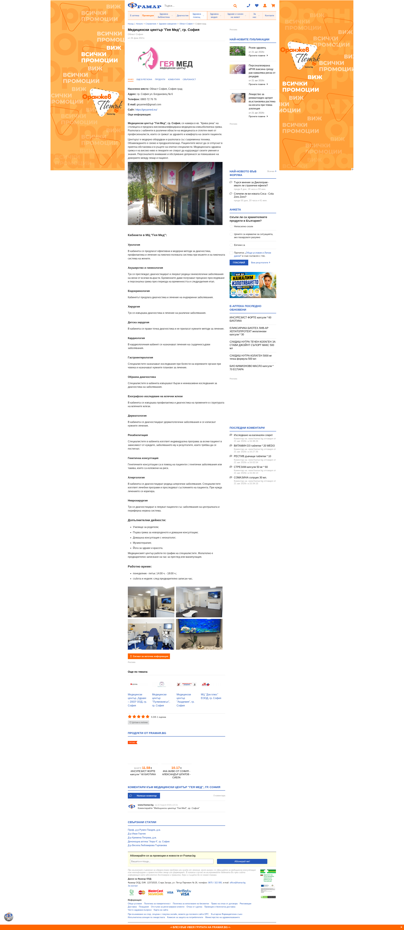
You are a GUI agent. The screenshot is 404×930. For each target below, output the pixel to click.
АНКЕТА (235, 209)
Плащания (144, 907)
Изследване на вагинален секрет (253, 435)
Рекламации (245, 904)
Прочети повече (257, 55)
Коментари (174, 79)
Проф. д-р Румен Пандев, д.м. (144, 829)
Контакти (269, 15)
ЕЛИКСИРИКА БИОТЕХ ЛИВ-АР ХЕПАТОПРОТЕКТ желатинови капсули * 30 (249, 331)
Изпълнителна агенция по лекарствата (146, 917)
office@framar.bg (237, 883)
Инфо (131, 79)
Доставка (132, 907)
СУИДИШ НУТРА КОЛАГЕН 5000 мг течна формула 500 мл (251, 357)
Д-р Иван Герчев (137, 833)
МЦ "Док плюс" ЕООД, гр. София (211, 696)
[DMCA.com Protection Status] (268, 898)
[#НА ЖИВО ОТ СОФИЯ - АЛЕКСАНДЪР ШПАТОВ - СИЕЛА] (176, 751)
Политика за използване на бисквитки (191, 904)
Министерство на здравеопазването (222, 917)
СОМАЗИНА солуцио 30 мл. (250, 477)
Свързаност (189, 79)
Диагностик (182, 15)
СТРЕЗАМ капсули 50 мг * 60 (251, 467)
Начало (139, 24)
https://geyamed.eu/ (146, 109)
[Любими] (257, 6)
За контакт (133, 886)
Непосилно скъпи (243, 226)
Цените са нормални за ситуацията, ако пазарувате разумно (253, 236)
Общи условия (135, 904)
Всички (270, 171)
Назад (131, 24)
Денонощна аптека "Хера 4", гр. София (148, 841)
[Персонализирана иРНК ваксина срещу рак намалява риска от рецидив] (237, 69)
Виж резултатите (259, 262)
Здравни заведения (168, 24)
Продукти (160, 79)
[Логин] (265, 6)
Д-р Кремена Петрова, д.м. (142, 837)
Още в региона (144, 79)
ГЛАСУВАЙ (239, 262)
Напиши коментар (147, 795)
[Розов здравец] (237, 51)
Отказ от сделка (194, 907)
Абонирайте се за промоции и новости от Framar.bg (163, 855)
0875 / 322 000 (215, 883)
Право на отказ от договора (224, 904)
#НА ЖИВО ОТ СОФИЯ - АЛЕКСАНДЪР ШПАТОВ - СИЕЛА (176, 774)
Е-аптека (134, 15)
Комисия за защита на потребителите (185, 917)
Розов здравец (257, 47)
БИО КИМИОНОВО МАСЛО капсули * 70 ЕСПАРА (251, 368)
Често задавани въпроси (140, 910)
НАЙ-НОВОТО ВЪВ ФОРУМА (243, 173)
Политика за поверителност (157, 904)
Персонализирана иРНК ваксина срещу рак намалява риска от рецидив (262, 71)
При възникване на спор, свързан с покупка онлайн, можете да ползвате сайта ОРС (168, 914)
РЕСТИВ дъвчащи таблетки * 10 (252, 456)
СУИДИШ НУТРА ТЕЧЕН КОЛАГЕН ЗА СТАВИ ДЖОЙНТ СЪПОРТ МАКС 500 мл (253, 345)
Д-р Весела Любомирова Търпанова (147, 845)
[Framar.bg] (144, 5)
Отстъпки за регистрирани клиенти (167, 907)
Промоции (148, 15)
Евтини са (239, 245)
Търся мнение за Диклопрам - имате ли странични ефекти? (251, 184)
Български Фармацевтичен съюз (226, 914)
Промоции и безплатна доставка (219, 907)
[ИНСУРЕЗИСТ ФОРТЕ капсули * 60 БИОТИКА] (143, 751)
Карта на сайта (161, 910)
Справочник (151, 24)
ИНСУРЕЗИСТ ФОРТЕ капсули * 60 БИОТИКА (143, 773)
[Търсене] (235, 6)
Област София (186, 24)
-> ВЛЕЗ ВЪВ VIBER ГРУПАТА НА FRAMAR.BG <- (200, 927)
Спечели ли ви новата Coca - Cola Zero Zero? (254, 195)
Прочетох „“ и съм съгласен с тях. (252, 254)
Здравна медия (214, 15)
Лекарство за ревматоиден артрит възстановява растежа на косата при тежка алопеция (262, 101)
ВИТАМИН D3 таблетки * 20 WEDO (254, 445)
